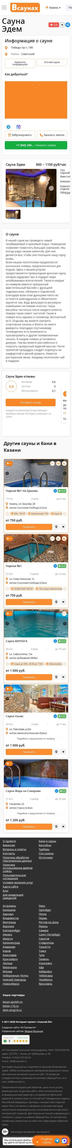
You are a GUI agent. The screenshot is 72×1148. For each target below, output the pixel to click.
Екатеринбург (11, 930)
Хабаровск (45, 971)
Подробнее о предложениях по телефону (36, 738)
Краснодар (10, 955)
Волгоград (9, 922)
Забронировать (22, 135)
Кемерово (9, 946)
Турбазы (44, 849)
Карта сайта (10, 886)
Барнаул (8, 914)
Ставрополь (46, 942)
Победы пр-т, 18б (22, 47)
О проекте (9, 841)
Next (51, 188)
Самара (43, 930)
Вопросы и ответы (14, 849)
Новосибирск (11, 983)
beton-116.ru (11, 1005)
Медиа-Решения (34, 1031)
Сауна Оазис (14, 716)
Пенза (43, 914)
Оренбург (45, 909)
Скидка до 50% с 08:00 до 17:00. (28, 664)
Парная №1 (14, 566)
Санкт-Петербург (49, 934)
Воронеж (8, 926)
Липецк (7, 963)
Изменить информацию (20, 63)
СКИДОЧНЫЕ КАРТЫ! (23, 588)
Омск (42, 905)
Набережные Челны (15, 975)
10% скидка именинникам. (51, 588)
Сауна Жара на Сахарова (23, 791)
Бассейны (45, 845)
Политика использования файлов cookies (17, 868)
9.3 (63, 791)
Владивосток (11, 918)
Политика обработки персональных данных (17, 859)
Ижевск (7, 934)
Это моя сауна (52, 62)
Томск (42, 950)
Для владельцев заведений (13, 896)
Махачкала (10, 967)
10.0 (63, 491)
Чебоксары (46, 975)
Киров (7, 950)
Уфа (41, 967)
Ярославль (45, 983)
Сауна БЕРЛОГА (16, 641)
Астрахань (9, 905)
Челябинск (45, 979)
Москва (7, 971)
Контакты (9, 853)
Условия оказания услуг (18, 882)
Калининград (11, 942)
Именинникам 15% (39, 513)
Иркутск (8, 938)
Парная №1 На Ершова (22, 491)
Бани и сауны (47, 841)
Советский (28, 54)
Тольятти (44, 946)
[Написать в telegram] (8, 127)
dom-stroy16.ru (12, 1010)
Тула (41, 955)
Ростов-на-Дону (49, 922)
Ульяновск (45, 963)
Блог (5, 890)
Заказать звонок (54, 135)
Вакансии (9, 845)
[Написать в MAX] (18, 127)
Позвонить (29, 527)
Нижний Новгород (14, 979)
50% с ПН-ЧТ (19, 513)
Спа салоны (46, 853)
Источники (46, 857)
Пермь (43, 918)
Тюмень (44, 959)
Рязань (43, 926)
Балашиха (9, 909)
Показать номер (36, 145)
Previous (10, 188)
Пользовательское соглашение (14, 877)
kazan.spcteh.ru (13, 1001)
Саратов (44, 938)
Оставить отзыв (30, 402)
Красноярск (10, 959)
